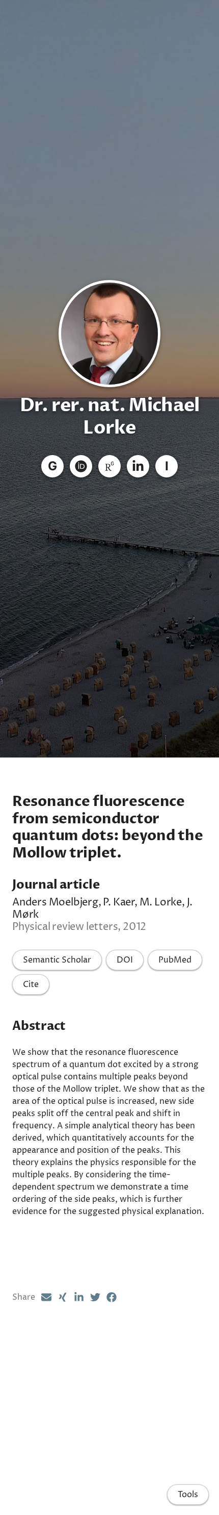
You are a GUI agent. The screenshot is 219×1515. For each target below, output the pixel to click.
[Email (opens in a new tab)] (46, 1297)
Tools (188, 1494)
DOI (125, 960)
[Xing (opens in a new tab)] (63, 1297)
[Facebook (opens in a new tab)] (111, 1297)
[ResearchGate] (109, 466)
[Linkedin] (138, 466)
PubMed (174, 960)
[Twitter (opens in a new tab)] (95, 1297)
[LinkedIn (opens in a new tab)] (79, 1297)
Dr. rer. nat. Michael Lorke (110, 416)
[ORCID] (81, 466)
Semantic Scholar (57, 960)
